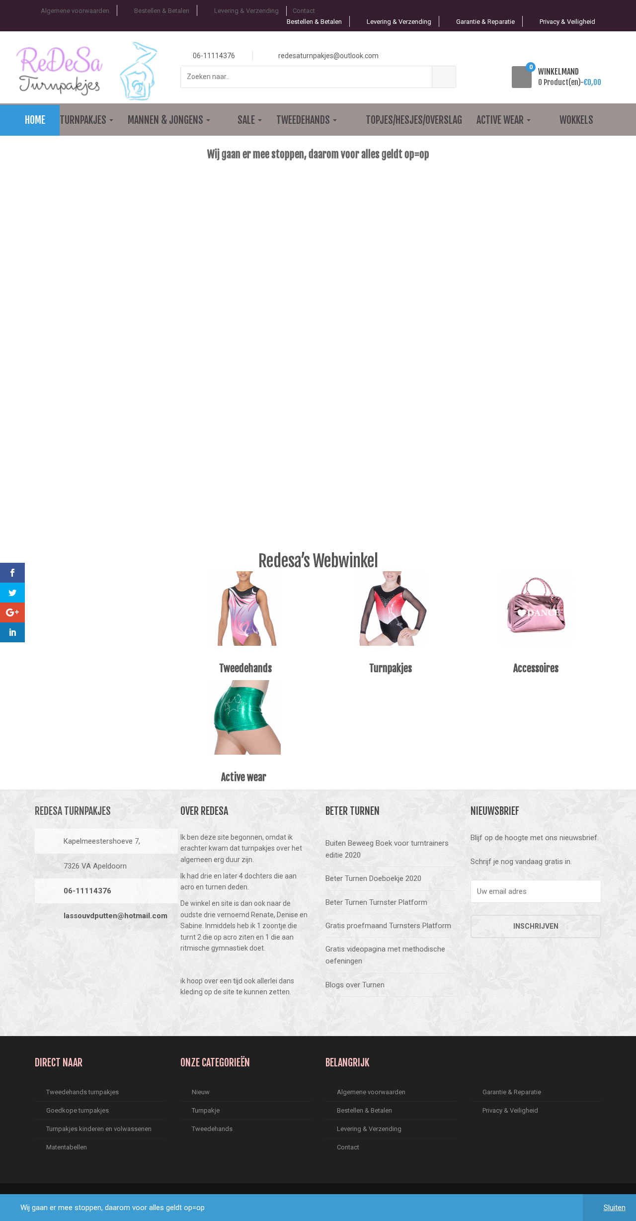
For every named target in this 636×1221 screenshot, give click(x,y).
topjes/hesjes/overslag (414, 120)
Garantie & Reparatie (485, 21)
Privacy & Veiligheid (567, 21)
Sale (247, 120)
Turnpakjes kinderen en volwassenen (99, 1129)
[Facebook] (45, 949)
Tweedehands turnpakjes (82, 1092)
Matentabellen (66, 1147)
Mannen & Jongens (166, 120)
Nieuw (201, 1092)
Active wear (501, 120)
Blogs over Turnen (355, 984)
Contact (304, 10)
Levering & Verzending (246, 10)
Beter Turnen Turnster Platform (376, 902)
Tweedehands (304, 120)
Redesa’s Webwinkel (318, 560)
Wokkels (576, 120)
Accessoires (535, 668)
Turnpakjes (84, 120)
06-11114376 (87, 890)
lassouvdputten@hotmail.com (115, 915)
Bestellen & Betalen (161, 10)
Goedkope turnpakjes (77, 1110)
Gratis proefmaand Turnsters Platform (388, 925)
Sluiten (615, 1207)
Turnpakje (206, 1110)
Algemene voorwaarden (75, 10)
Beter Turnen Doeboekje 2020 (373, 878)
